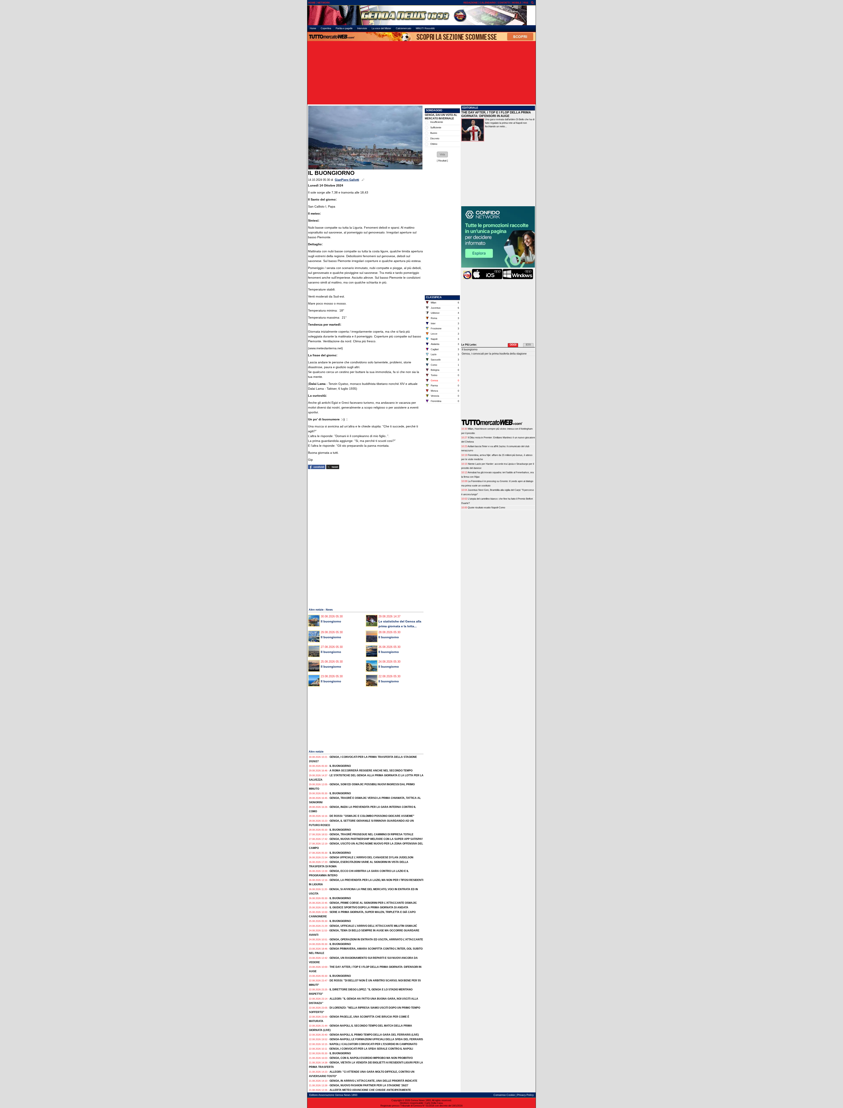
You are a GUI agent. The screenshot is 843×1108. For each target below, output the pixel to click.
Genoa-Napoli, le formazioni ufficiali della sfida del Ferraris (376, 1039)
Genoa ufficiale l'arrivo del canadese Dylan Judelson (371, 857)
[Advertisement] (421, 73)
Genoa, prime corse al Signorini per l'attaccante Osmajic (373, 902)
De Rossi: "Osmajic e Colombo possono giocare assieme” (372, 816)
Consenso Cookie (504, 1095)
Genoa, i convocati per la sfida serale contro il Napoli (371, 1048)
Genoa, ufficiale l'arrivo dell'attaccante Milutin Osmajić (373, 925)
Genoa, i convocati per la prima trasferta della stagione (494, 353)
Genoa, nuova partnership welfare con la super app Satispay (376, 839)
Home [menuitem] (313, 28)
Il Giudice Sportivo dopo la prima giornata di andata (369, 907)
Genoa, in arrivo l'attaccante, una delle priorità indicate (373, 1080)
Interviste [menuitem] (362, 28)
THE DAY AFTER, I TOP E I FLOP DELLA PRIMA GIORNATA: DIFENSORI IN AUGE (496, 114)
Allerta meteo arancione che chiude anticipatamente (370, 1090)
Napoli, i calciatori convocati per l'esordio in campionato (373, 1044)
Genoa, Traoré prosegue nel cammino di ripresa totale (371, 834)
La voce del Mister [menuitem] (381, 28)
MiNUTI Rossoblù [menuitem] (425, 28)
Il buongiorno (331, 621)
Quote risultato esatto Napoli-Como (486, 507)
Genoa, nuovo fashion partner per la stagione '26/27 (369, 1085)
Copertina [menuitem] (326, 28)
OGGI (513, 344)
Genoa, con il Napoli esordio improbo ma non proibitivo (371, 1058)
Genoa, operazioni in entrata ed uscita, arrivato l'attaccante (376, 939)
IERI (528, 344)
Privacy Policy (525, 1095)
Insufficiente (436, 122)
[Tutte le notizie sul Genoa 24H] (421, 15)
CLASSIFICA (434, 297)
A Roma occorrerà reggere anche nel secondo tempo (371, 770)
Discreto (434, 138)
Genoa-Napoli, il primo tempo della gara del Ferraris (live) (374, 1034)
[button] (442, 154)
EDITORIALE (470, 107)
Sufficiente (435, 127)
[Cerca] (532, 2)
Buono (433, 133)
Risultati (442, 160)
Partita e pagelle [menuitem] (344, 28)
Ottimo (433, 144)
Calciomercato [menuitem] (403, 28)
